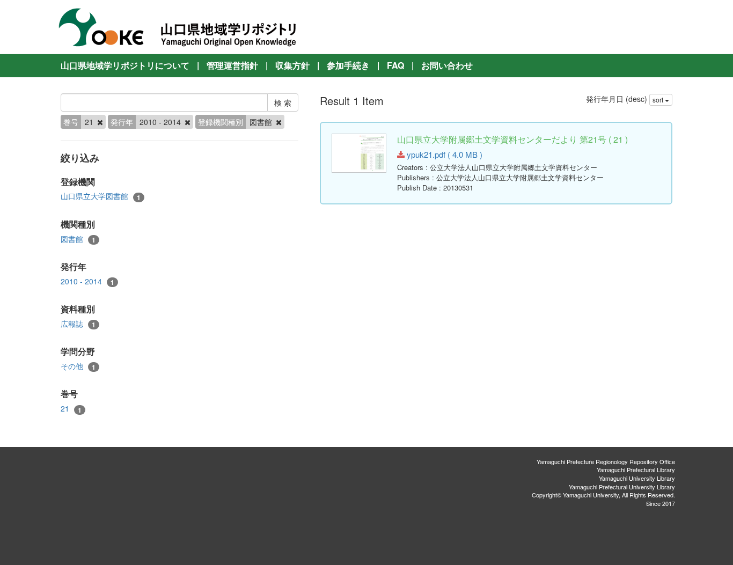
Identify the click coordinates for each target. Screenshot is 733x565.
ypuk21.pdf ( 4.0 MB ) (443, 154)
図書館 (78, 239)
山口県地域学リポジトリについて (125, 65)
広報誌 (78, 323)
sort (659, 99)
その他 (78, 366)
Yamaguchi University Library (637, 478)
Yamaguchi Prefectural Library (636, 469)
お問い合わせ (447, 65)
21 (71, 408)
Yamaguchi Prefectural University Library (622, 486)
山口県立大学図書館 (101, 196)
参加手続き (348, 65)
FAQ (395, 65)
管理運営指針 (232, 65)
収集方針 (292, 65)
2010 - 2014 (87, 281)
